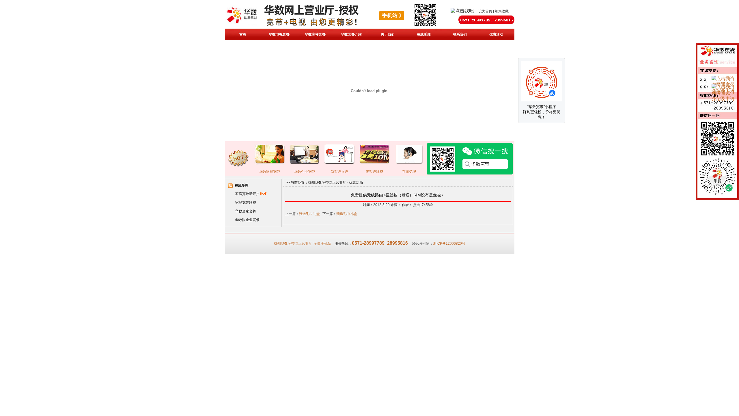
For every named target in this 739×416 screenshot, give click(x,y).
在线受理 (424, 34)
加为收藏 (502, 11)
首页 (242, 34)
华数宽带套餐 (315, 34)
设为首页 (485, 11)
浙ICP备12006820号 (449, 244)
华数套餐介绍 (351, 34)
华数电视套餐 (279, 34)
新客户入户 (339, 172)
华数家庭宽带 (269, 172)
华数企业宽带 (304, 172)
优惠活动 (496, 34)
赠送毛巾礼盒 (309, 214)
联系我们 (460, 34)
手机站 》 (393, 15)
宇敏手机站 (322, 244)
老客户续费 (374, 172)
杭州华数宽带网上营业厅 (327, 183)
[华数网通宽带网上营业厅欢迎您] (304, 26)
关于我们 (388, 34)
